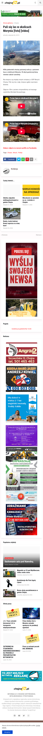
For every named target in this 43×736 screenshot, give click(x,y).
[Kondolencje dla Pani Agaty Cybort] (9, 583)
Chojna (16, 23)
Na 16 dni (28, 329)
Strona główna (8, 23)
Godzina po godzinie (18, 329)
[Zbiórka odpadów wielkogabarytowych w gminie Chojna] (11, 190)
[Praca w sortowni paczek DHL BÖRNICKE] (31, 639)
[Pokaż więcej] (35, 159)
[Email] (31, 159)
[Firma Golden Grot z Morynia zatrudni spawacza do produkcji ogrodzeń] (31, 613)
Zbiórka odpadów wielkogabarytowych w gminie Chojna (10, 200)
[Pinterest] (27, 159)
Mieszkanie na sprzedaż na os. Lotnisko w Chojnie (31, 200)
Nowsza (4, 235)
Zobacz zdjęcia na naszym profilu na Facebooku (20, 148)
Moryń (15, 152)
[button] (2, 2)
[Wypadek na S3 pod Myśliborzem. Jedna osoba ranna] (9, 573)
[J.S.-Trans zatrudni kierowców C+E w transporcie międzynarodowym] (11, 613)
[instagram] (28, 715)
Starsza (38, 235)
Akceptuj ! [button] (7, 732)
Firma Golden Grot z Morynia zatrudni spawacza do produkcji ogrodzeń (30, 624)
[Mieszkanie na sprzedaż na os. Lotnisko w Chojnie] (31, 190)
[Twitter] (19, 159)
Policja (20, 152)
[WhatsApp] (23, 159)
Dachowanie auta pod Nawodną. (19, 561)
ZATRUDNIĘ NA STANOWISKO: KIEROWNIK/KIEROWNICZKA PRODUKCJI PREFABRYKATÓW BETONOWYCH (11, 651)
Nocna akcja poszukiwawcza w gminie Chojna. (27, 591)
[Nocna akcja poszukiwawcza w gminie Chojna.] (9, 593)
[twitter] (24, 715)
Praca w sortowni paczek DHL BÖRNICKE (31, 647)
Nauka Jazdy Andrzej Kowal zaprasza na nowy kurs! (11, 223)
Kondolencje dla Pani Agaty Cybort (26, 581)
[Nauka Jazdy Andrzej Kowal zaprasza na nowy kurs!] (11, 213)
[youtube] (19, 715)
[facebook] (14, 715)
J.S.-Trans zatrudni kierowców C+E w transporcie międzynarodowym (9, 624)
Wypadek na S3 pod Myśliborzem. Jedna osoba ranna (28, 571)
